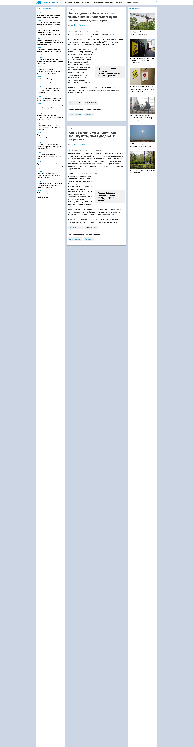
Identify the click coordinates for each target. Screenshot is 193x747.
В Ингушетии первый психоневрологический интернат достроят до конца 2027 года (49, 71)
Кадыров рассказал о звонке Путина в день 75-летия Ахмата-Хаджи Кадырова (50, 42)
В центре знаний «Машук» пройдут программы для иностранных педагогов (50, 137)
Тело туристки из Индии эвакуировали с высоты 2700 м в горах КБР (49, 156)
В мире (76, 3)
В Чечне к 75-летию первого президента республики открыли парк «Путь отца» (49, 147)
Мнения (128, 3)
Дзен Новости (75, 114)
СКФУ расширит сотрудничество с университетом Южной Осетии (49, 99)
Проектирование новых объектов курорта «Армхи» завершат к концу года (50, 166)
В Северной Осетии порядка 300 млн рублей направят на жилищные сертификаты (50, 61)
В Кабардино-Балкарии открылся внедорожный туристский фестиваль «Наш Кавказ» (49, 81)
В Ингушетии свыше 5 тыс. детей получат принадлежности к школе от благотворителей (49, 185)
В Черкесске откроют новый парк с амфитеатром (142, 171)
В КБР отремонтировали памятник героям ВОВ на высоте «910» (142, 145)
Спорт (135, 3)
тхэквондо (91, 227)
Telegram (89, 114)
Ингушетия (76, 103)
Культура (119, 3)
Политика (68, 3)
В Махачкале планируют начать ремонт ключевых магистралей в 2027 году (49, 127)
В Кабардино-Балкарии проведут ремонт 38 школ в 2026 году (49, 16)
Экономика (109, 3)
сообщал (90, 87)
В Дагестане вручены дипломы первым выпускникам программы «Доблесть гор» (49, 195)
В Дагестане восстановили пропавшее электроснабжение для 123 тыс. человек (50, 117)
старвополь (76, 227)
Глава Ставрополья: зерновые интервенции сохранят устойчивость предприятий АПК (49, 32)
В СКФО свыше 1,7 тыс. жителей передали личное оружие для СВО (49, 24)
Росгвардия (91, 103)
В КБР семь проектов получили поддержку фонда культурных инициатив (48, 90)
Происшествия (97, 3)
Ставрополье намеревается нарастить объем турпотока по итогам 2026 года (48, 176)
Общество (85, 3)
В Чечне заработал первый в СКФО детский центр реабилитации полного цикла (50, 108)
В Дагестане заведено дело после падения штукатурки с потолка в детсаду (49, 52)
